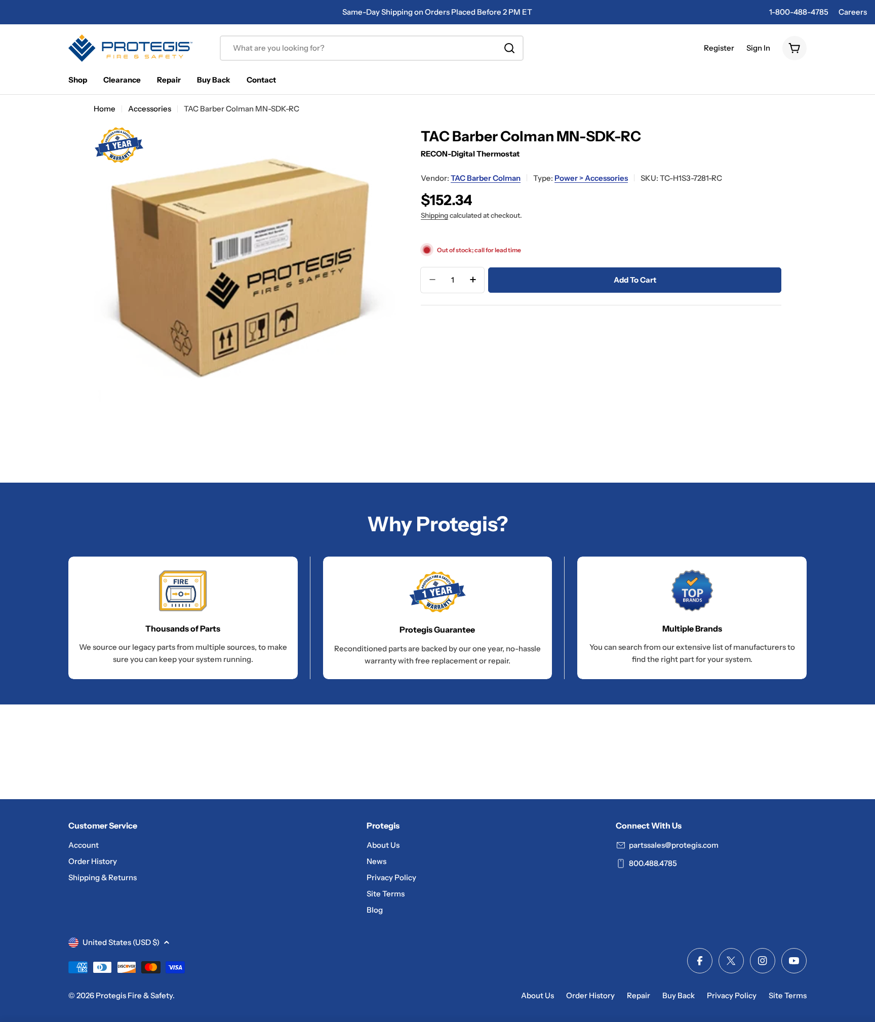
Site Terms (788, 995)
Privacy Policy (732, 995)
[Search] (509, 48)
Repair (638, 995)
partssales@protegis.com (674, 845)
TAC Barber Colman (486, 177)
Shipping (434, 215)
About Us (537, 995)
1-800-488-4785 (798, 12)
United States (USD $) (121, 942)
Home (104, 108)
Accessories (149, 108)
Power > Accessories (591, 177)
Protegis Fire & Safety (134, 995)
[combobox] (372, 48)
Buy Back (678, 995)
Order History (590, 995)
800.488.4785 (653, 863)
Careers (853, 12)
